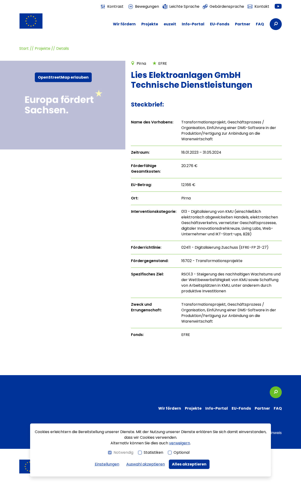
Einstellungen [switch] (107, 464)
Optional (182, 452)
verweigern (179, 443)
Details (62, 48)
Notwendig (123, 452)
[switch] (112, 6)
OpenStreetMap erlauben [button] (63, 77)
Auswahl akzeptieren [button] (145, 464)
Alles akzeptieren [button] (189, 464)
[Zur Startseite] (38, 21)
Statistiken (153, 452)
